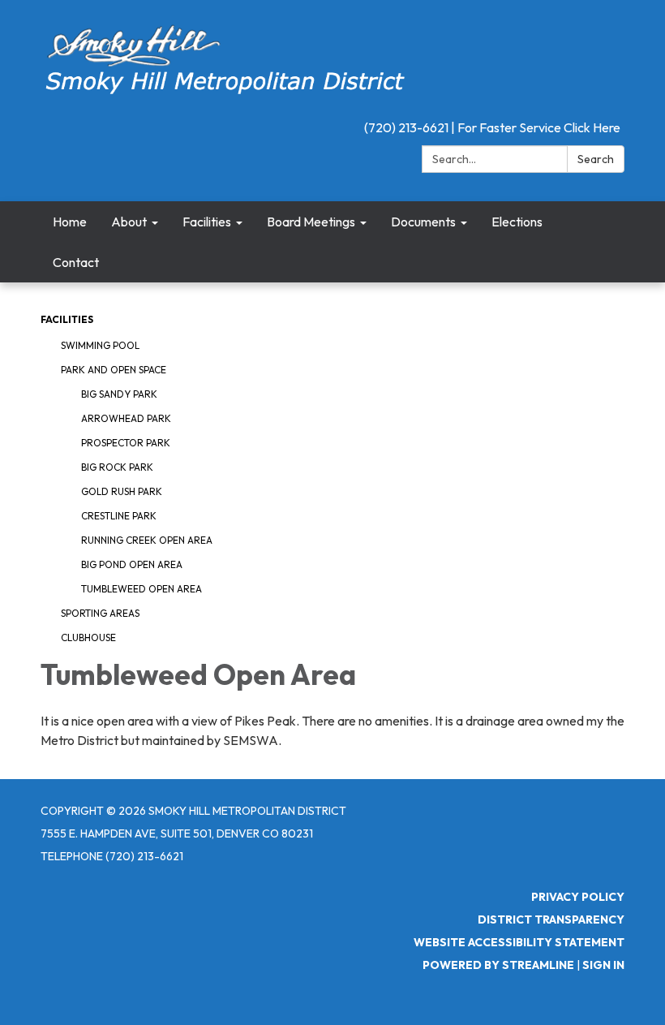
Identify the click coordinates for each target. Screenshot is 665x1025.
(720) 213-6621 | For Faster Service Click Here (492, 127)
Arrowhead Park (126, 418)
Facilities (67, 319)
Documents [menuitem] (423, 221)
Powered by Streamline (498, 965)
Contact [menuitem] (76, 262)
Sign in (603, 965)
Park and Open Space (113, 370)
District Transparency (551, 919)
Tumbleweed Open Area (141, 589)
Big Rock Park (117, 467)
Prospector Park (125, 443)
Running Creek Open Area (146, 540)
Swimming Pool (100, 345)
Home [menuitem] (70, 221)
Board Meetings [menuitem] (311, 221)
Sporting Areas (100, 613)
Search (595, 159)
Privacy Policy (577, 896)
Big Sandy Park (119, 394)
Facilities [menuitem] (206, 221)
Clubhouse (88, 637)
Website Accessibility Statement (519, 942)
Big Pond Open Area (131, 564)
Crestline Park (119, 516)
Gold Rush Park (121, 491)
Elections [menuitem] (517, 221)
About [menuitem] (129, 221)
